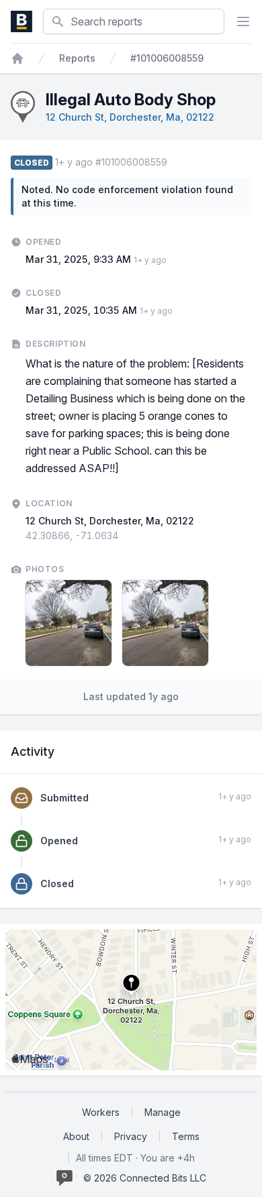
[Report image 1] (69, 623)
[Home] (17, 58)
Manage (162, 1112)
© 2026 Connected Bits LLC (144, 1178)
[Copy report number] (174, 162)
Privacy (130, 1136)
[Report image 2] (165, 623)
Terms (186, 1136)
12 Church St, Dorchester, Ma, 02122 (130, 117)
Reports (77, 58)
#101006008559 (167, 58)
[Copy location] (125, 536)
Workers (101, 1112)
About (76, 1136)
